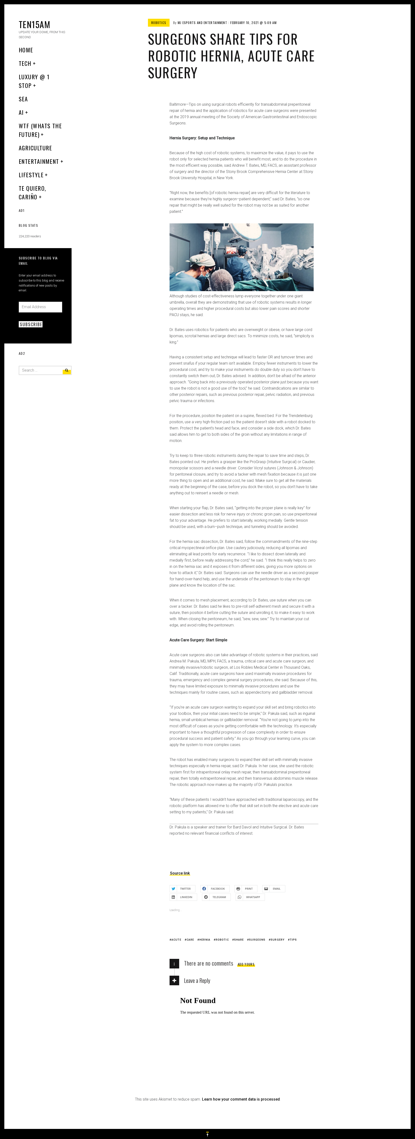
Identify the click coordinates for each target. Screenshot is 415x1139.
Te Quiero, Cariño (32, 192)
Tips (293, 939)
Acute (176, 939)
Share (239, 939)
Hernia (204, 939)
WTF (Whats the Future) (40, 130)
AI (21, 112)
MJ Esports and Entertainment (202, 22)
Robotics (158, 22)
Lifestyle (31, 174)
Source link (180, 873)
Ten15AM (34, 24)
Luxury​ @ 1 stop (34, 81)
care (190, 939)
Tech (25, 63)
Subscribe (31, 324)
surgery (278, 939)
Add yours (246, 964)
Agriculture (35, 147)
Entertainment (39, 161)
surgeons (257, 939)
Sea (23, 98)
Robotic (222, 939)
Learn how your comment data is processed (241, 1099)
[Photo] (242, 290)
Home (26, 49)
